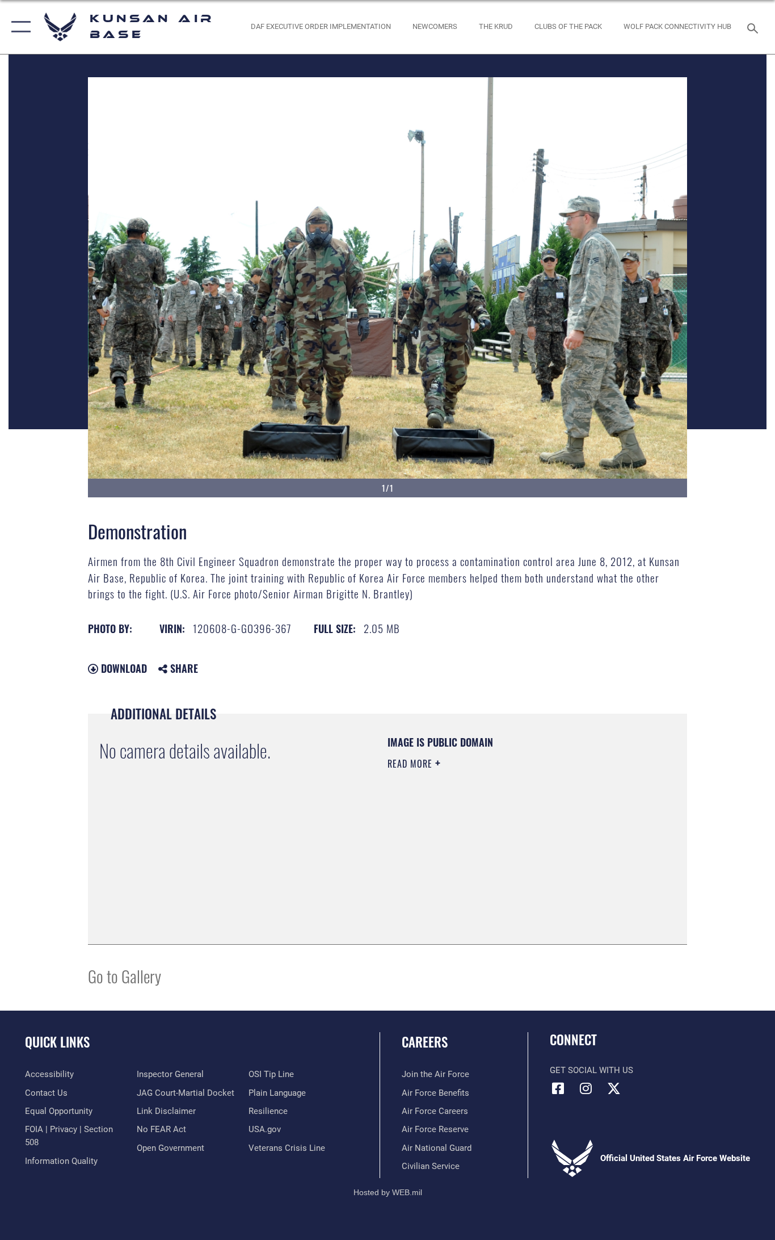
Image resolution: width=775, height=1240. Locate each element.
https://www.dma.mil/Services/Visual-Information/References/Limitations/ (520, 852)
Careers (425, 1042)
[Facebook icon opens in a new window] (558, 1088)
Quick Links (57, 1042)
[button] (18, 27)
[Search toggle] (754, 27)
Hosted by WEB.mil (387, 1192)
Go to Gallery (124, 975)
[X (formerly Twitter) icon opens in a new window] (613, 1088)
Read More (411, 763)
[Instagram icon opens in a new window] (586, 1088)
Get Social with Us (591, 1070)
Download (122, 668)
